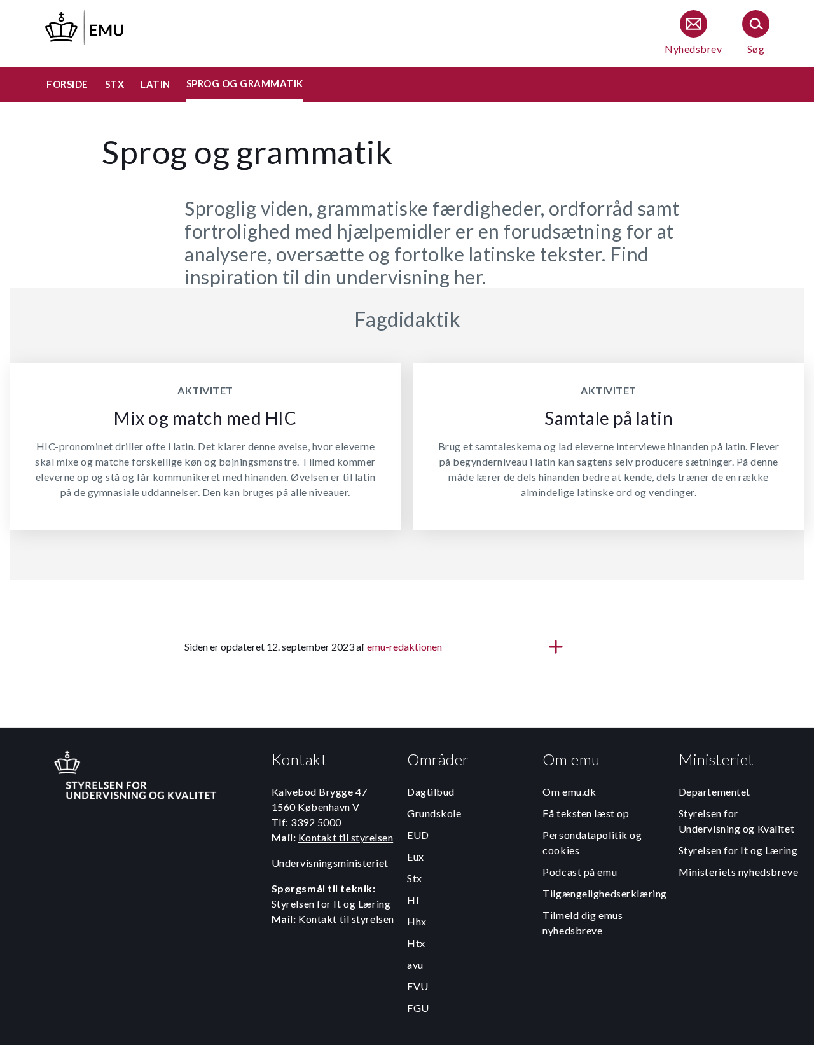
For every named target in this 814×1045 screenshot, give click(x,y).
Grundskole (434, 813)
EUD (418, 835)
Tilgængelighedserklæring (604, 893)
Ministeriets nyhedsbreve (738, 872)
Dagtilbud (431, 791)
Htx (416, 943)
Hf (413, 900)
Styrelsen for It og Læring (738, 850)
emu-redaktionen (404, 646)
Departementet (714, 791)
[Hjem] (85, 26)
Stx (414, 878)
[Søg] (755, 33)
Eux (415, 856)
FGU (418, 1008)
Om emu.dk (569, 791)
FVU (418, 986)
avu (415, 964)
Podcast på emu (579, 872)
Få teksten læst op (585, 813)
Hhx (417, 921)
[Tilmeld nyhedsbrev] (693, 33)
